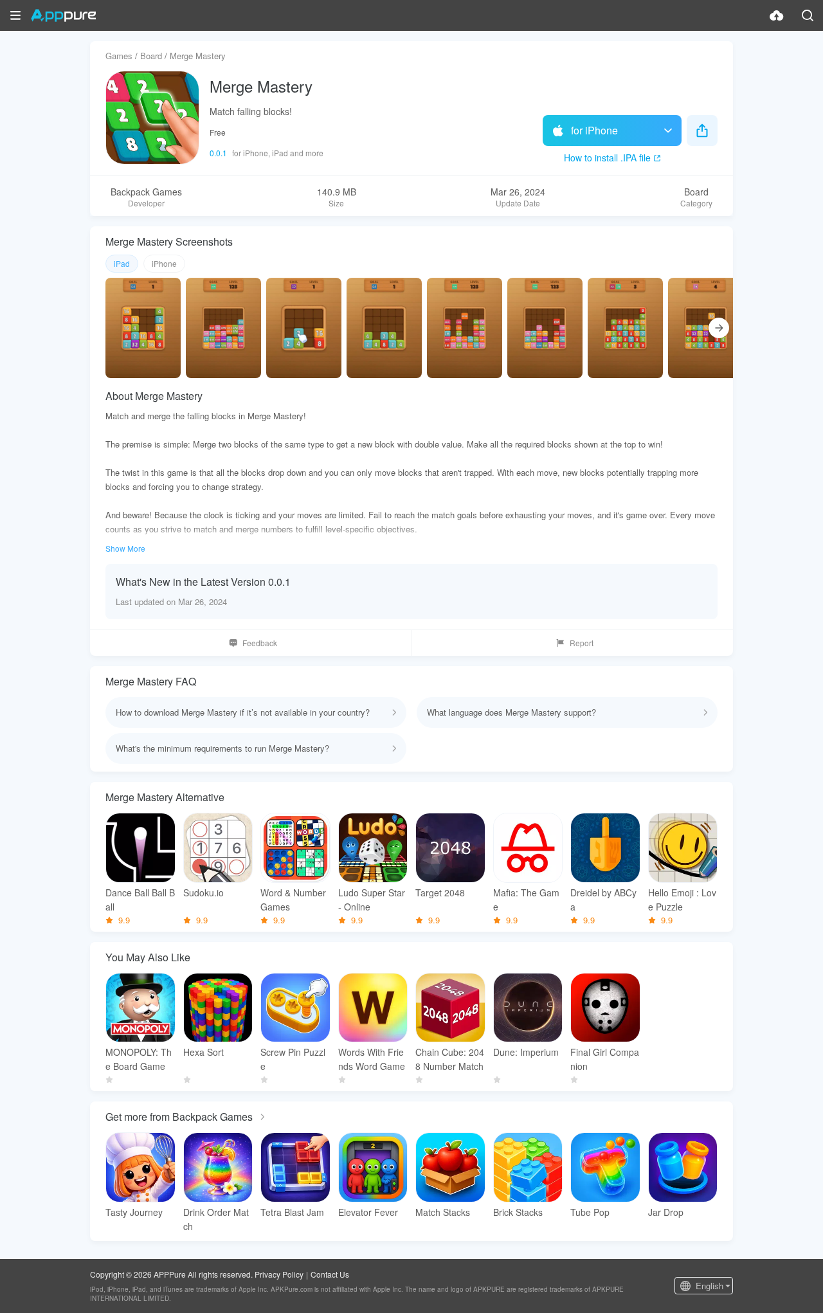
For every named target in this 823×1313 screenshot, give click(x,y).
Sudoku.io (203, 892)
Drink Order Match (216, 1219)
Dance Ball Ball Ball (140, 899)
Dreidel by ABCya (603, 899)
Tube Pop (590, 1212)
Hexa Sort (203, 1052)
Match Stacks (442, 1212)
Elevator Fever (368, 1212)
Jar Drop (665, 1212)
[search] (807, 15)
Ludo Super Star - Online (371, 899)
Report (581, 642)
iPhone (164, 263)
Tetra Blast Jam (292, 1212)
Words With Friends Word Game (371, 1059)
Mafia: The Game (526, 899)
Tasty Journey (134, 1212)
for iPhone (594, 130)
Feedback (259, 642)
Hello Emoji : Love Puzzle (682, 899)
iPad (122, 263)
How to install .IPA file (607, 157)
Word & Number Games (293, 899)
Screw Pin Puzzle (292, 1059)
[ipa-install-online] (776, 15)
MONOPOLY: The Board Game (138, 1059)
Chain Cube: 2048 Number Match (449, 1059)
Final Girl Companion (604, 1059)
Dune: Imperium (526, 1052)
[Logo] (63, 15)
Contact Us (330, 1274)
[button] (15, 15)
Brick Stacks (518, 1212)
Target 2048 (440, 892)
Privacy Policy (279, 1274)
